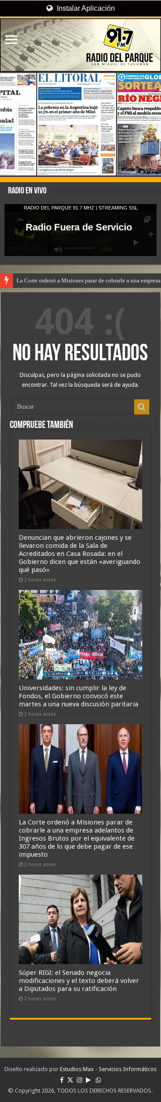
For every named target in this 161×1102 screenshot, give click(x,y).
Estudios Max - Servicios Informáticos (108, 1069)
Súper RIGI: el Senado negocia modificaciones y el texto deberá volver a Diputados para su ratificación (79, 981)
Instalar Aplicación (85, 8)
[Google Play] (88, 1080)
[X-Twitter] (70, 1080)
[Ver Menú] (11, 40)
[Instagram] (79, 1080)
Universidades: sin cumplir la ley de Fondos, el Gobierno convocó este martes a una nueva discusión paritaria (78, 696)
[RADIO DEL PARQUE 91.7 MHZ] (80, 45)
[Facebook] (61, 1080)
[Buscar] (141, 406)
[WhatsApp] (98, 1080)
